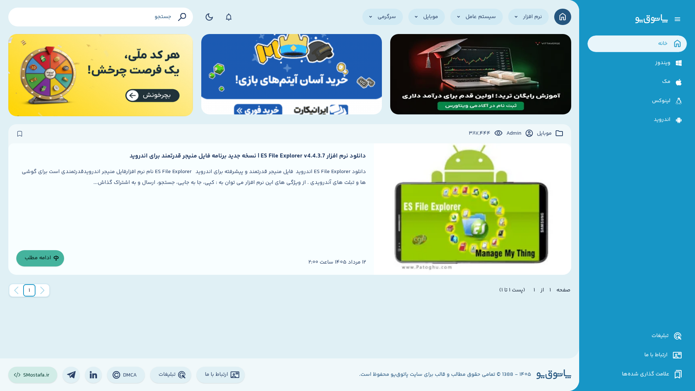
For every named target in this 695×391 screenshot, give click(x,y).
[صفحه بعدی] (16, 290)
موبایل (544, 134)
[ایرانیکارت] (291, 75)
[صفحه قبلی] (42, 290)
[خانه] (562, 17)
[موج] (480, 75)
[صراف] (100, 75)
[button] (29, 290)
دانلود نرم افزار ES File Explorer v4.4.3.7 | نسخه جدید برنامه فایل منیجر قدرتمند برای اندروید (248, 156)
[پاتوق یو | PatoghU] (651, 19)
